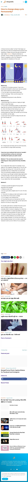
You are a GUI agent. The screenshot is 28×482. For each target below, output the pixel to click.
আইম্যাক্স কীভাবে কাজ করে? (14, 439)
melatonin (9, 54)
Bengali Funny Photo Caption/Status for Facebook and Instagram (13, 371)
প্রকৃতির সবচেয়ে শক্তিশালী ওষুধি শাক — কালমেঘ (12, 316)
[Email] (20, 257)
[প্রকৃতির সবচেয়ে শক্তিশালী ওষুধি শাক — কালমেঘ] (14, 307)
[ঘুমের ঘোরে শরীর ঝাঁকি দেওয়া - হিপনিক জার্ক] (14, 325)
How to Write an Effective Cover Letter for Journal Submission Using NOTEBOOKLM (18, 448)
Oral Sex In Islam (14, 405)
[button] (1, 2)
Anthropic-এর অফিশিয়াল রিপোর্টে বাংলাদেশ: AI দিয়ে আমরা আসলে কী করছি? (18, 426)
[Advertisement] (14, 33)
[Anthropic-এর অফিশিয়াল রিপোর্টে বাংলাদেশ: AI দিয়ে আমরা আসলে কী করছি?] (5, 427)
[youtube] (17, 469)
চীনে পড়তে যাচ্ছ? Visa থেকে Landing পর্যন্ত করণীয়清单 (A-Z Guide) (13, 401)
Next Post (24, 350)
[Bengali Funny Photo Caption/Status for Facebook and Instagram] (14, 361)
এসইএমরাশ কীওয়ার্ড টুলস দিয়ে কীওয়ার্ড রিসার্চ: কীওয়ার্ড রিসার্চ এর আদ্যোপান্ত (17, 433)
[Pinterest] (17, 257)
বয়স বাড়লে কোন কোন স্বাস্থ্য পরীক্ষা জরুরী (10, 298)
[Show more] (23, 257)
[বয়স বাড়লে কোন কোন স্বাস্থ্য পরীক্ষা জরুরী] (14, 289)
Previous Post (4, 350)
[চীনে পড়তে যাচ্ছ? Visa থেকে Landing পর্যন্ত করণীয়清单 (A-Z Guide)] (14, 390)
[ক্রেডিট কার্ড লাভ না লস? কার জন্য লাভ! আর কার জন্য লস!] (5, 420)
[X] (12, 257)
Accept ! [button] (5, 478)
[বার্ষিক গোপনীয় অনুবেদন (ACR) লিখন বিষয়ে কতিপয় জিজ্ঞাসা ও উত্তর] (5, 414)
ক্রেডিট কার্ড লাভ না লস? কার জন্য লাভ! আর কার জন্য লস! (18, 419)
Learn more (8, 476)
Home (2, 6)
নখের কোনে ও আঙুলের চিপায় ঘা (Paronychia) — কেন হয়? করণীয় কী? (14, 279)
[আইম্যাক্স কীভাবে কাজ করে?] (5, 441)
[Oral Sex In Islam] (5, 407)
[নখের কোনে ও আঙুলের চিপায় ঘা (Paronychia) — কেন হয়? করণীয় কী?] (14, 269)
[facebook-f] (11, 469)
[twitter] (14, 469)
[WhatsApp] (15, 257)
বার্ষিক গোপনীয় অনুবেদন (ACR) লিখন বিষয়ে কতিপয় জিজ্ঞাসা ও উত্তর (17, 412)
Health (5, 6)
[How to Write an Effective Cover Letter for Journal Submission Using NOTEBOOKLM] (5, 448)
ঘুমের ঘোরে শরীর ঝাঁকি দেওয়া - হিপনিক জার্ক (10, 334)
